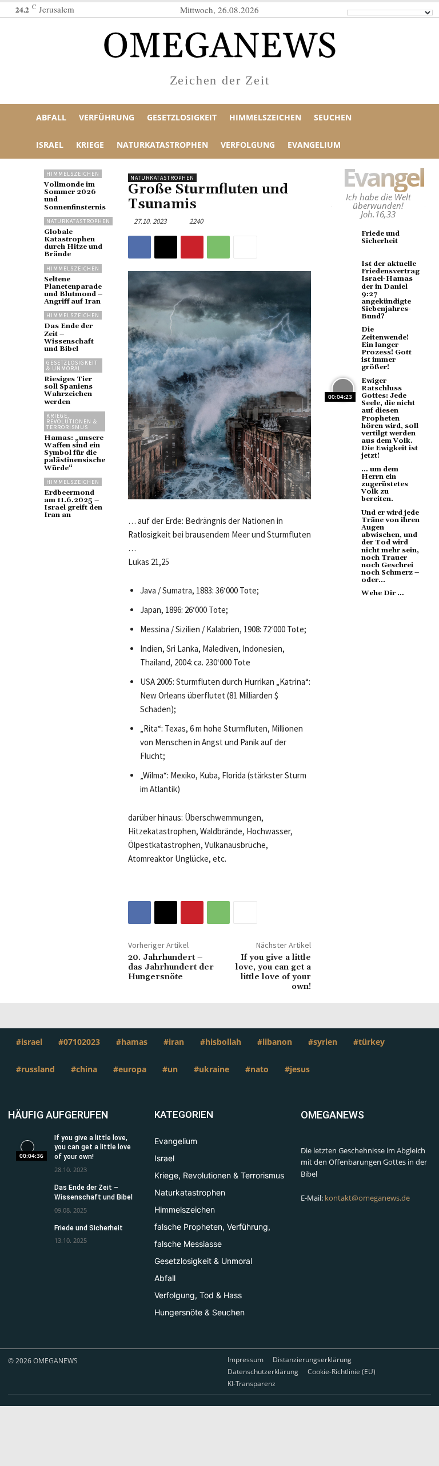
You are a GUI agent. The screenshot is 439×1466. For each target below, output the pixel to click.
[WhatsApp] (218, 247)
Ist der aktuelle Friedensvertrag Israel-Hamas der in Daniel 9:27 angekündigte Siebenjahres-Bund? (390, 290)
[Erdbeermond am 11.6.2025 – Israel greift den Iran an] (26, 490)
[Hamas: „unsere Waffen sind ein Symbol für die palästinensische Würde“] (26, 423)
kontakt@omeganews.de (367, 1198)
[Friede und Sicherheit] (343, 242)
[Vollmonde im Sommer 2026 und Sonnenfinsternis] (26, 181)
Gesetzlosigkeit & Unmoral (72, 365)
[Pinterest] (192, 247)
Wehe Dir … (382, 593)
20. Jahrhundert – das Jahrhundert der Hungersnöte (171, 967)
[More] (245, 247)
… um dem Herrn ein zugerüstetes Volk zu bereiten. (384, 484)
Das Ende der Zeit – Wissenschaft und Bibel (69, 337)
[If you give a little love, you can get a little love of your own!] (27, 1147)
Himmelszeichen (72, 173)
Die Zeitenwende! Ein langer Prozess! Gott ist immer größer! (386, 348)
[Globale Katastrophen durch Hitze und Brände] (26, 229)
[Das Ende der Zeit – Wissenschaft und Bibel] (26, 323)
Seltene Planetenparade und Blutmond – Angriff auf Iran (73, 290)
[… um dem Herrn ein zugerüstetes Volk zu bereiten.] (343, 478)
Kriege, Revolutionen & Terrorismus (71, 421)
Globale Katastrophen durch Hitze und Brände (73, 243)
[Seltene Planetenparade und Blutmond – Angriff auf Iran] (26, 276)
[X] (165, 247)
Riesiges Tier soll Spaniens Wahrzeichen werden (68, 390)
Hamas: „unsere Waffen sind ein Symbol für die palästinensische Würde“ (74, 453)
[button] (416, 131)
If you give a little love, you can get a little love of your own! (273, 971)
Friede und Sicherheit (380, 237)
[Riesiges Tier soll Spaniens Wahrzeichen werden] (26, 370)
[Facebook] (139, 247)
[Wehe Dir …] (343, 601)
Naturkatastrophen (78, 221)
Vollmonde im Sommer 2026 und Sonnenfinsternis (75, 196)
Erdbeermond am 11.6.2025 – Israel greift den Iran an (73, 504)
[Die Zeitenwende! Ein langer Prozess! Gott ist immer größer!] (343, 338)
